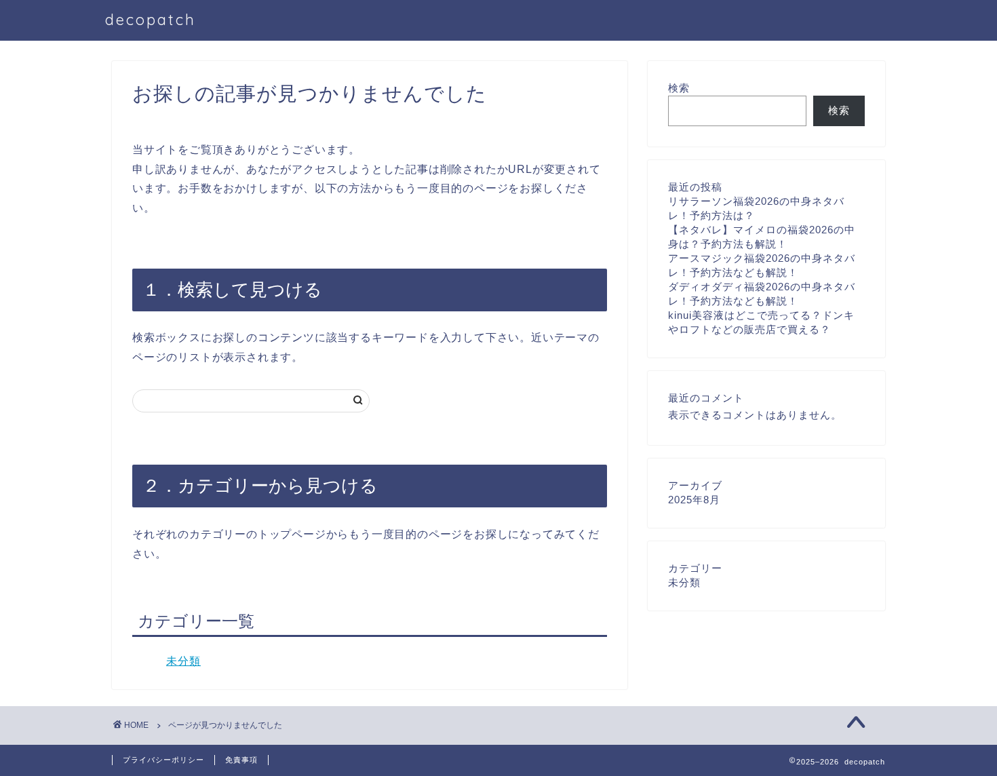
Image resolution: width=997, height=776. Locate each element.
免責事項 (241, 760)
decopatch (150, 19)
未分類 (183, 661)
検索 (679, 88)
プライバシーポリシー (163, 760)
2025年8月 (694, 499)
